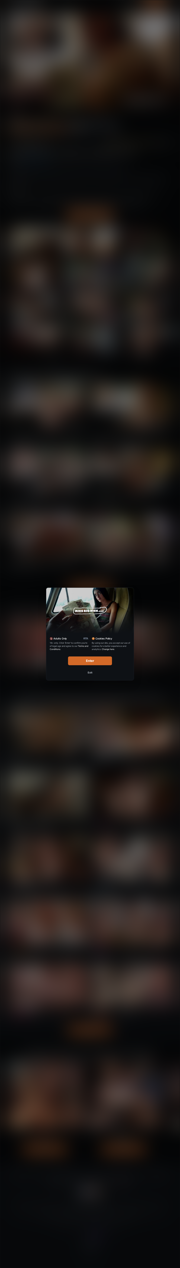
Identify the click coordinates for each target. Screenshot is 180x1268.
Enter (90, 661)
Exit (90, 672)
